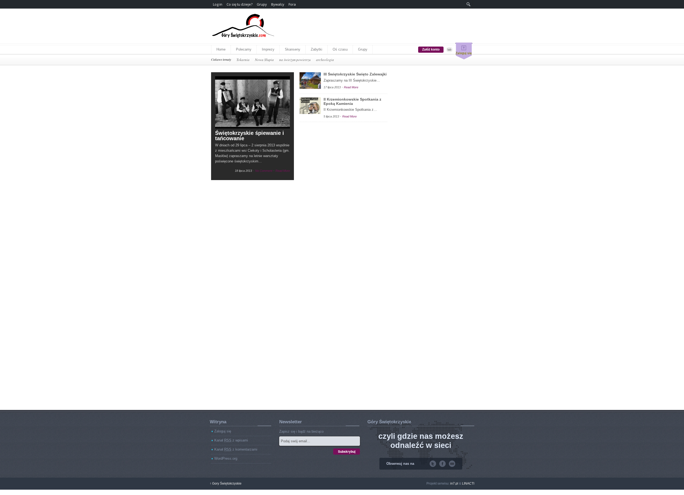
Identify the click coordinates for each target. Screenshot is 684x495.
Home (221, 49)
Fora (292, 4)
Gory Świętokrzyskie (226, 483)
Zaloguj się (464, 53)
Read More (282, 170)
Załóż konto (431, 49)
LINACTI (468, 483)
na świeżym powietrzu (295, 60)
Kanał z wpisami (231, 440)
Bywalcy (277, 4)
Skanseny (292, 49)
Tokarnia (243, 60)
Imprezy (268, 49)
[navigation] (342, 4)
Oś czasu (340, 49)
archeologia (325, 60)
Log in (217, 4)
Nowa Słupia (264, 60)
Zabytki (316, 49)
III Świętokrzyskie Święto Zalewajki (355, 74)
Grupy (362, 49)
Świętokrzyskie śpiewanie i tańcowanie (249, 135)
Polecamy (243, 49)
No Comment (263, 170)
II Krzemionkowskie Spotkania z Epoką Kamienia (352, 101)
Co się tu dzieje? (239, 4)
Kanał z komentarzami (235, 449)
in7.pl (454, 483)
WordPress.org (225, 458)
